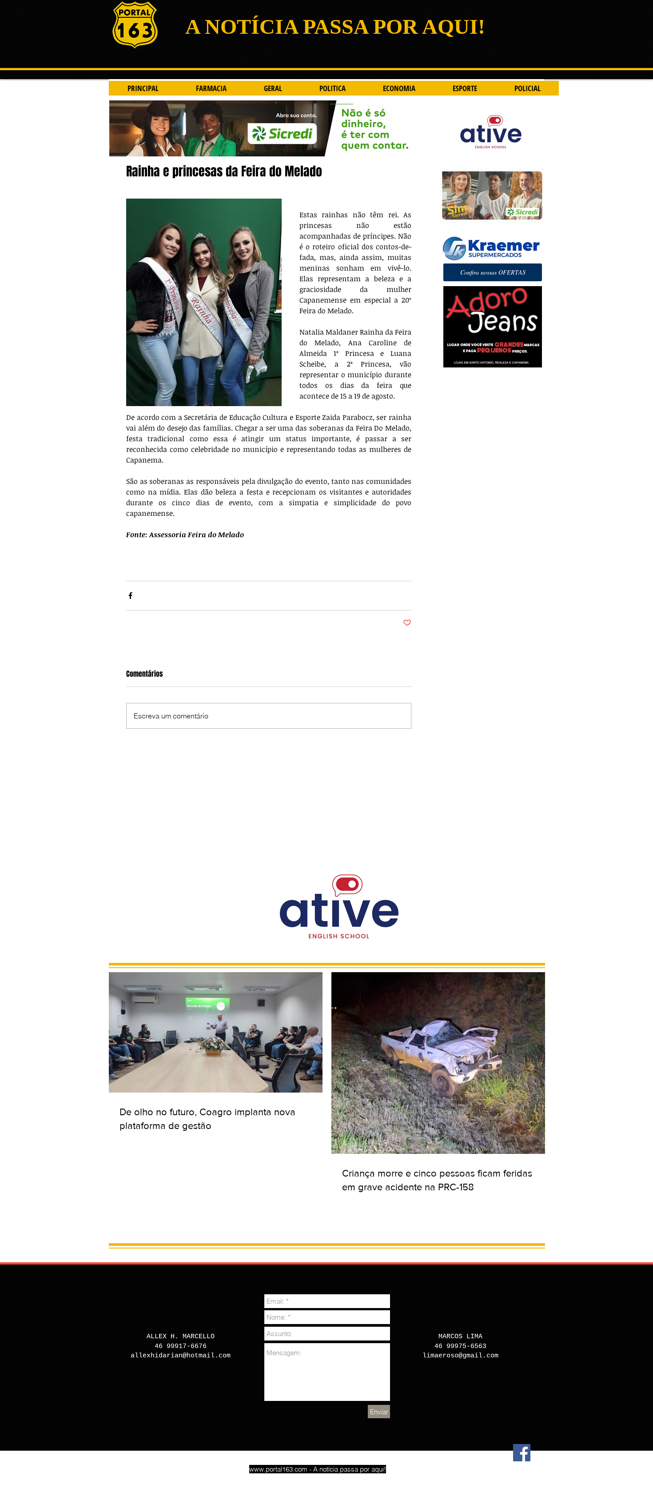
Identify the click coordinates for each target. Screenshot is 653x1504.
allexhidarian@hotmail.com (181, 1356)
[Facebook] (521, 1452)
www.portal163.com (278, 1469)
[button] (492, 272)
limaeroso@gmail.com (460, 1356)
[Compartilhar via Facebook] (130, 595)
